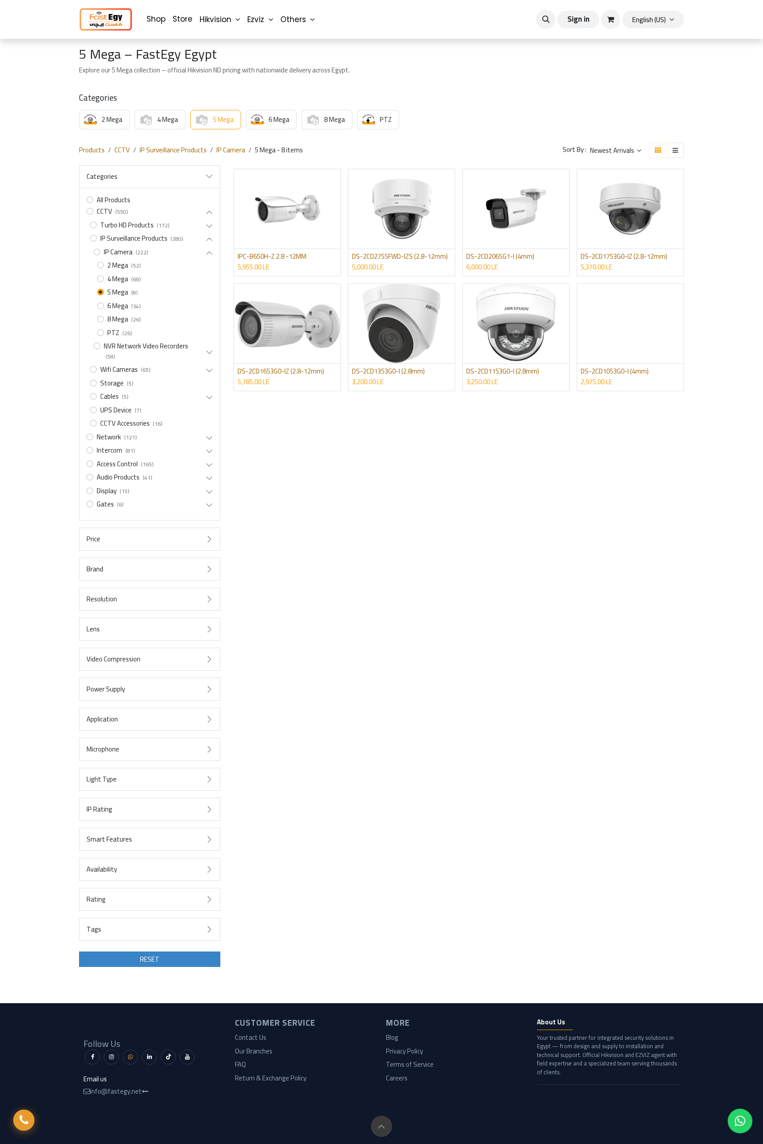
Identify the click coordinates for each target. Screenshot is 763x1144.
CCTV (122, 149)
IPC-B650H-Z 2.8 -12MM (272, 257)
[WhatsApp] (130, 1057)
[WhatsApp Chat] (740, 1121)
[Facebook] (92, 1057)
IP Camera (230, 149)
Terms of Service (410, 1064)
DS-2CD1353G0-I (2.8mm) (388, 371)
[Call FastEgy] (23, 1120)
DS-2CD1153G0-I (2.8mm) (502, 371)
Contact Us (250, 1037)
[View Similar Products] (335, 223)
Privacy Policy (404, 1051)
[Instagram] (111, 1057)
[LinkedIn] (149, 1057)
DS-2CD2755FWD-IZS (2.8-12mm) (400, 257)
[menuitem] (156, 19)
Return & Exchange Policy (270, 1078)
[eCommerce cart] (610, 19)
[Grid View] (658, 150)
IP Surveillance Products (173, 149)
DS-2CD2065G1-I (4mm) (500, 257)
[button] (545, 19)
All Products (113, 200)
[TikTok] (168, 1057)
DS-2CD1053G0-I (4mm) (615, 371)
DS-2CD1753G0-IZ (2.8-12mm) (624, 257)
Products (92, 149)
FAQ (240, 1064)
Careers (397, 1078)
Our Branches (253, 1051)
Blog (392, 1037)
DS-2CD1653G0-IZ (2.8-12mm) (281, 371)
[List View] (675, 150)
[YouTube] (187, 1057)
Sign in (578, 19)
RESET (149, 959)
